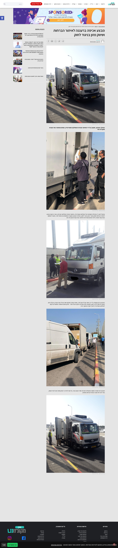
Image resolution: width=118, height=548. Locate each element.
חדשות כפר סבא (82, 536)
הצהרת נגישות (40, 539)
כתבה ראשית (62, 533)
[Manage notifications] (114, 544)
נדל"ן (91, 4)
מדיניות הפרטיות (56, 545)
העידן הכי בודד (103, 536)
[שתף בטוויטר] (59, 41)
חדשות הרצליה (82, 533)
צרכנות (42, 531)
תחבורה (42, 534)
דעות (97, 4)
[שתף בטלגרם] (62, 41)
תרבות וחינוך (57, 4)
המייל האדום (35, 4)
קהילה (73, 4)
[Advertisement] (72, 496)
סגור (3, 545)
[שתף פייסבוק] (48, 41)
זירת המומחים (47, 4)
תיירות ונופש (66, 4)
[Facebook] (24, 538)
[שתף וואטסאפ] (55, 41)
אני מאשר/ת (12, 545)
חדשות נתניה (83, 538)
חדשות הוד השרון (82, 531)
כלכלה (63, 531)
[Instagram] (9, 538)
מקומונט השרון (101, 26)
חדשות (103, 4)
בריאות (105, 533)
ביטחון (105, 531)
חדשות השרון (83, 534)
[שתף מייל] (52, 41)
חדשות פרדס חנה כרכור (82, 540)
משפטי (80, 4)
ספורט (86, 4)
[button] (2, 18)
